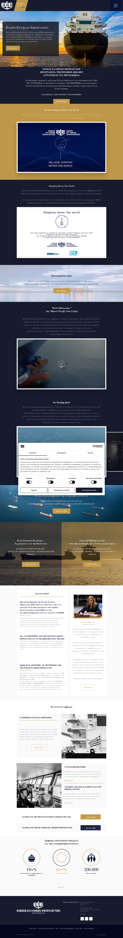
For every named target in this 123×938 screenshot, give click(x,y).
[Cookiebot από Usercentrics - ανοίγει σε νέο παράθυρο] (94, 446)
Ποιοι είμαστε (33, 928)
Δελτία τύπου (79, 928)
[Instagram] (86, 918)
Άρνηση (34, 490)
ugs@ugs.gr (86, 911)
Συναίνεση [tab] (32, 453)
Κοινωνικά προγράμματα (67, 928)
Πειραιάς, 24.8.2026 (25, 615)
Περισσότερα (61, 101)
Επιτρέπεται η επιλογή (61, 490)
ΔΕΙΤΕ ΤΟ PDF (61, 511)
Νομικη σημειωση (101, 935)
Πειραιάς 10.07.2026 (25, 670)
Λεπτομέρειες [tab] (61, 453)
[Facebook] (82, 918)
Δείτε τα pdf (90, 828)
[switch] (50, 482)
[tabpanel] (61, 438)
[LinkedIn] (91, 918)
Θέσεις (57, 928)
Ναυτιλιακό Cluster (89, 928)
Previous (2, 64)
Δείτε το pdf (90, 817)
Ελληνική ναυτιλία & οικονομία (46, 928)
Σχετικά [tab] (90, 453)
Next (8, 64)
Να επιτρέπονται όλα (89, 490)
